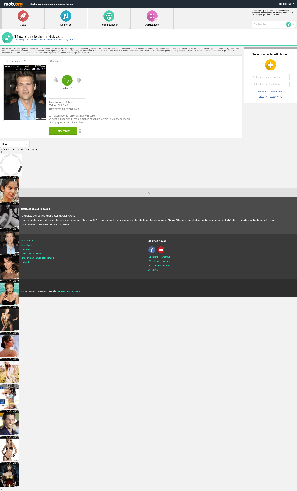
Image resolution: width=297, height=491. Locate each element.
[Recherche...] (289, 24)
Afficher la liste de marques (270, 91)
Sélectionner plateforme (270, 96)
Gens (62, 61)
